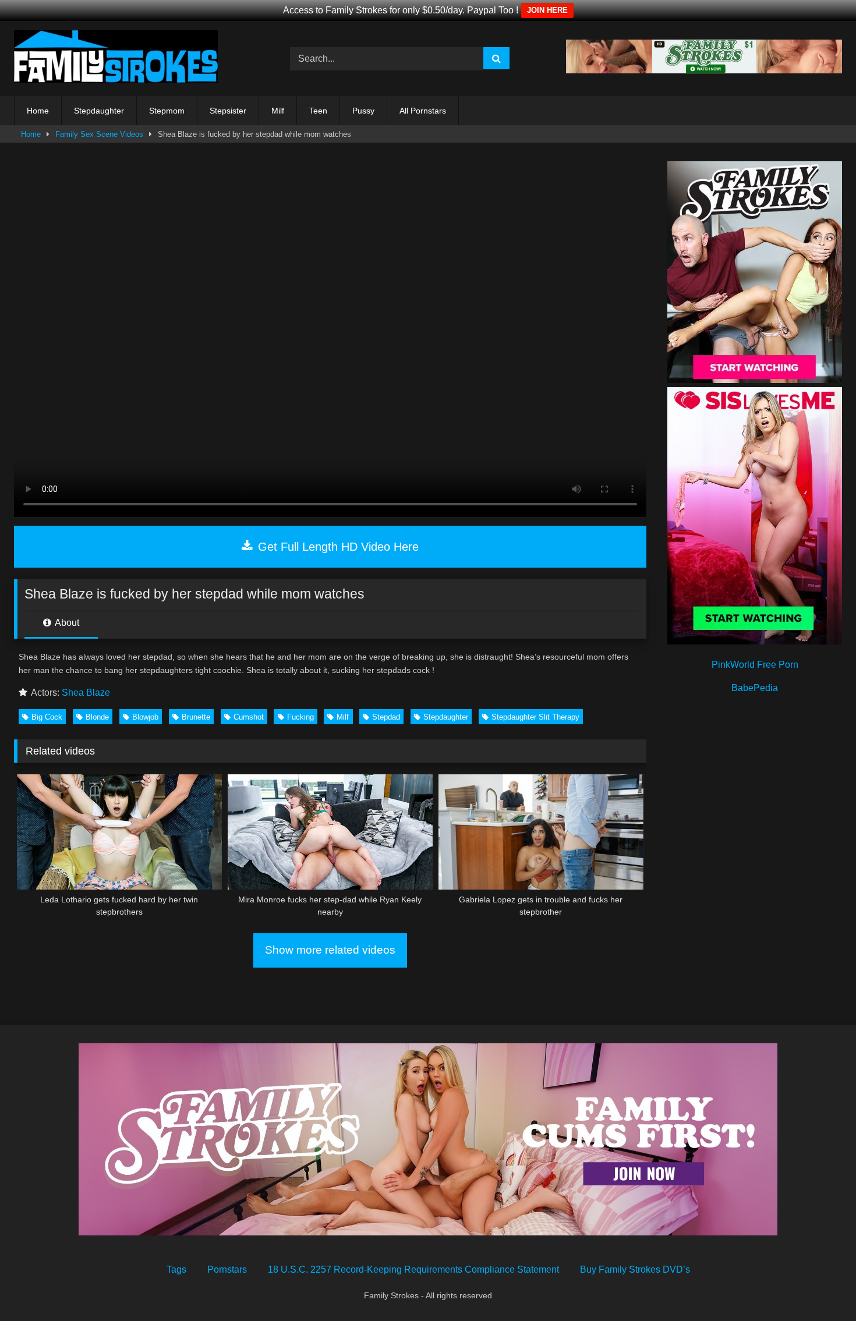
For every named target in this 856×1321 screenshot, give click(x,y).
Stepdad (386, 717)
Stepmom (167, 110)
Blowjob (145, 717)
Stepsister (228, 110)
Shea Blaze (86, 692)
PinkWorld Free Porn (755, 665)
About (66, 623)
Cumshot (249, 717)
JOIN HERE (547, 10)
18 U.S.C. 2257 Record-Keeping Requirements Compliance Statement (413, 1269)
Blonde (97, 717)
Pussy (363, 110)
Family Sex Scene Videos (99, 134)
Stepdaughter (99, 110)
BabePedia (754, 688)
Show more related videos (330, 950)
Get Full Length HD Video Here (336, 546)
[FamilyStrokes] (116, 58)
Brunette (196, 717)
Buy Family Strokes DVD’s (635, 1269)
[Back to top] (820, 1286)
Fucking (300, 717)
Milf (277, 110)
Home (38, 110)
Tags (176, 1269)
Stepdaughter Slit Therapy (535, 717)
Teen (318, 110)
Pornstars (227, 1269)
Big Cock (46, 717)
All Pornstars (422, 110)
